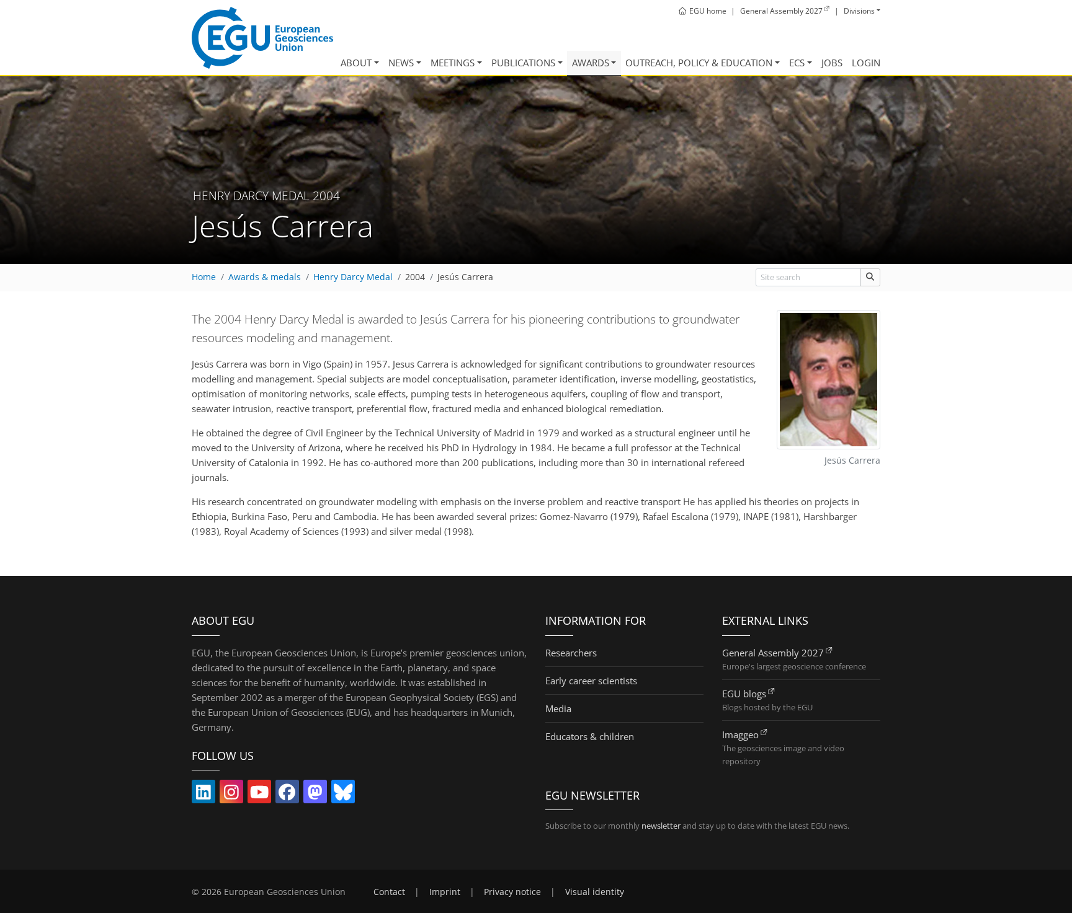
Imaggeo (740, 734)
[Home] (262, 38)
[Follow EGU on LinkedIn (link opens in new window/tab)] (203, 794)
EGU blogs (744, 693)
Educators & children (589, 736)
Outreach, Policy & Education (698, 62)
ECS (797, 62)
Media (558, 708)
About (356, 62)
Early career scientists (591, 680)
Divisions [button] (859, 11)
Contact (389, 892)
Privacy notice (512, 892)
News (401, 62)
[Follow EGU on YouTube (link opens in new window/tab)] (259, 794)
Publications (523, 62)
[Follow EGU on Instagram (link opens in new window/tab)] (231, 794)
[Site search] (870, 277)
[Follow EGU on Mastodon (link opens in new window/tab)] (315, 794)
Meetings (453, 62)
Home (204, 277)
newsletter (661, 825)
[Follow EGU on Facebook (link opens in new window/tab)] (287, 794)
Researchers (571, 652)
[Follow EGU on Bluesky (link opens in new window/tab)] (343, 794)
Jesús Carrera (465, 277)
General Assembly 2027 (773, 652)
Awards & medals (264, 277)
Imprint (444, 892)
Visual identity (594, 892)
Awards (590, 62)
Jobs (831, 62)
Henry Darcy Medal (353, 277)
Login (866, 62)
